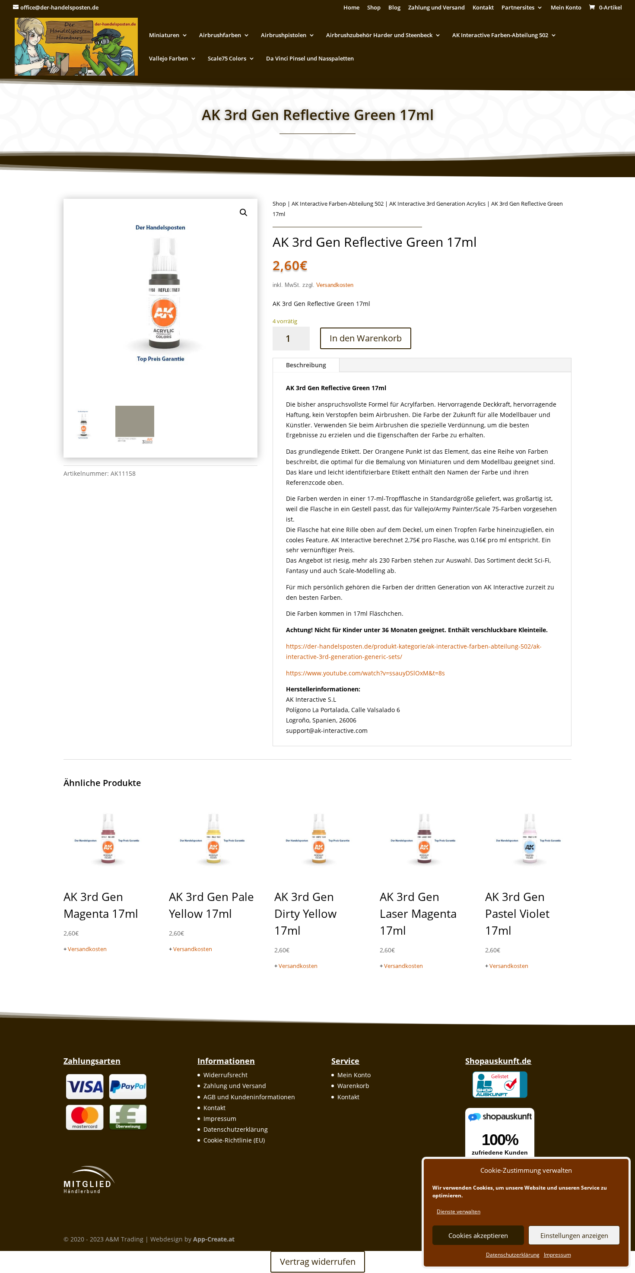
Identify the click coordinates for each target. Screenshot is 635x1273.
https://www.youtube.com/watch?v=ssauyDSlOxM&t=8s (365, 673)
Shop (374, 8)
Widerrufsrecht (225, 1075)
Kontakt (483, 8)
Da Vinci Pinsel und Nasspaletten (310, 58)
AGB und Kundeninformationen (249, 1097)
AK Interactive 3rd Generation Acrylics (437, 203)
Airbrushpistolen (283, 35)
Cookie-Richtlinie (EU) (234, 1140)
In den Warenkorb (366, 338)
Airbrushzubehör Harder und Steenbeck (379, 35)
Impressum (557, 1254)
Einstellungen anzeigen (574, 1235)
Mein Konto (566, 8)
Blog (394, 8)
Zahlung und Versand (436, 8)
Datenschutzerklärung (513, 1254)
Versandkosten (334, 285)
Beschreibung (306, 365)
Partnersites (518, 8)
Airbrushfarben (220, 35)
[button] (243, 212)
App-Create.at (214, 1239)
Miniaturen (164, 35)
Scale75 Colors (227, 58)
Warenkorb (353, 1086)
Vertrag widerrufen (318, 1261)
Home (351, 8)
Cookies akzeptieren (478, 1235)
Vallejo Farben (168, 58)
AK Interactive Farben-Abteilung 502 (500, 35)
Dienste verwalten (458, 1211)
